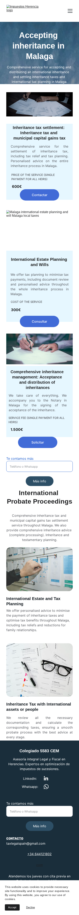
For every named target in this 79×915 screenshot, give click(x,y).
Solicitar (37, 442)
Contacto (14, 838)
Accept (12, 907)
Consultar (39, 321)
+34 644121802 (39, 854)
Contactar (39, 195)
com (39, 865)
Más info (39, 481)
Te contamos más (19, 458)
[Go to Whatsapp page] (46, 786)
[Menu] (70, 11)
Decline (30, 907)
